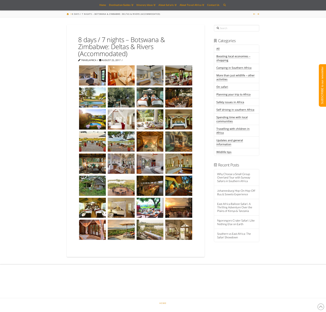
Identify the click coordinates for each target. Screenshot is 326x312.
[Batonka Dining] (150, 119)
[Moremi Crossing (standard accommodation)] (121, 97)
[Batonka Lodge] (121, 119)
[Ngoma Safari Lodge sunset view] (178, 208)
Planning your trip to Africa (233, 94)
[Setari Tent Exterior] (178, 141)
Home (163, 303)
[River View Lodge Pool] (92, 97)
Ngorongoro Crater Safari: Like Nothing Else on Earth (236, 222)
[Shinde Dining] (150, 230)
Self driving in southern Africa (235, 109)
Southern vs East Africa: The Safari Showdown (234, 235)
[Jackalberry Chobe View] (121, 141)
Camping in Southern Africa (233, 68)
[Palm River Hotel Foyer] (121, 164)
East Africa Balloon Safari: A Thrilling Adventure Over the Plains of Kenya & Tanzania (234, 207)
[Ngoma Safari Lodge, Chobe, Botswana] (121, 230)
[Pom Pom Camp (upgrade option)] (150, 186)
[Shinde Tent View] (178, 230)
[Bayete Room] (92, 75)
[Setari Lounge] (92, 164)
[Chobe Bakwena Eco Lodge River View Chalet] (92, 186)
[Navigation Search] (224, 5)
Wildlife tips (223, 152)
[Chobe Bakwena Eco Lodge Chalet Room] (178, 164)
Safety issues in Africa (230, 102)
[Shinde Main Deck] (121, 186)
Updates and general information (229, 142)
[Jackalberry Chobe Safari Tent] (178, 119)
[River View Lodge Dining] (178, 75)
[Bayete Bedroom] (121, 75)
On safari (222, 87)
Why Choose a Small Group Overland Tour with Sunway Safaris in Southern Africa (233, 177)
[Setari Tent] (150, 141)
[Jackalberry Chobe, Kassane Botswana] (92, 141)
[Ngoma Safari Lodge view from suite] (92, 230)
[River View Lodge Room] (150, 75)
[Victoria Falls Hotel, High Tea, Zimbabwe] (150, 208)
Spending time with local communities (232, 119)
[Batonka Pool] (92, 119)
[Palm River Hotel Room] (150, 164)
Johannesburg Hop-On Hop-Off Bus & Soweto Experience (236, 192)
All (218, 48)
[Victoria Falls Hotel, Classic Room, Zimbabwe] (121, 208)
